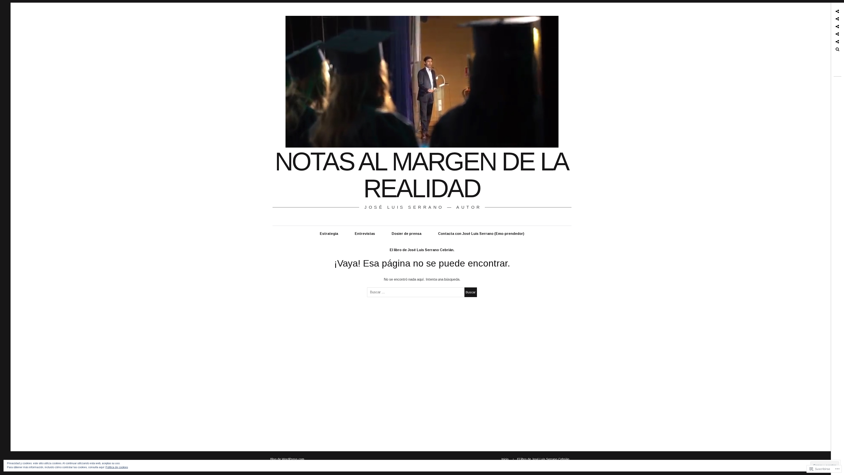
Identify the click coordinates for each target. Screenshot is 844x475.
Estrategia (329, 234)
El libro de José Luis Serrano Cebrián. (422, 250)
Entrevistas (365, 234)
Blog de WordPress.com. (287, 459)
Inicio (505, 459)
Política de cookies (117, 467)
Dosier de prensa (406, 234)
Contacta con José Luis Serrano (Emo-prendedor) (481, 234)
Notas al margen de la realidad (422, 175)
